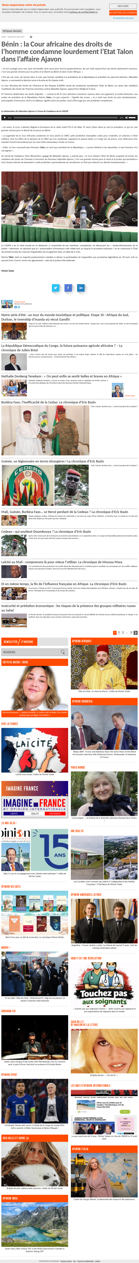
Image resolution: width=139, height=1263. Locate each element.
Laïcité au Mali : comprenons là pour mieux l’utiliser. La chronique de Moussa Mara (61, 562)
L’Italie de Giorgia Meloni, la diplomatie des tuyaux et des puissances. (104, 1199)
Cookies (97, 1261)
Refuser (123, 6)
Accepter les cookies (123, 13)
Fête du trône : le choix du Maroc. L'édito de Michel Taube (104, 691)
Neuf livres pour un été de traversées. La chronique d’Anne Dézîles (35, 937)
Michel (19, 302)
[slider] (132, 117)
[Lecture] (5, 117)
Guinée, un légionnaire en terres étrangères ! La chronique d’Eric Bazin (52, 461)
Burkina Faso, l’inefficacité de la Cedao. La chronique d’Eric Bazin (48, 402)
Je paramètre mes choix (123, 18)
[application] (69, 117)
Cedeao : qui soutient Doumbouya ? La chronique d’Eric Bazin (46, 532)
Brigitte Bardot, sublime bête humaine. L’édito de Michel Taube (35, 1188)
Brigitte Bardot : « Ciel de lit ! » (104, 1075)
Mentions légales (66, 1261)
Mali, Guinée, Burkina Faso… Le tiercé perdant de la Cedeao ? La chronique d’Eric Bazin (64, 512)
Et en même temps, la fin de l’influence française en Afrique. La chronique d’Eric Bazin (64, 584)
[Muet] (126, 117)
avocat (45, 156)
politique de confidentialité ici (83, 12)
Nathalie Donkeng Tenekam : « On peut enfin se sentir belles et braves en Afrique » (61, 376)
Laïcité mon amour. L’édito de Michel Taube (35, 774)
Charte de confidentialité (85, 1261)
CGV (74, 1261)
